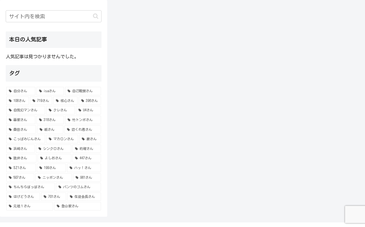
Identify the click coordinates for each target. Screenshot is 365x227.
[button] (96, 16)
